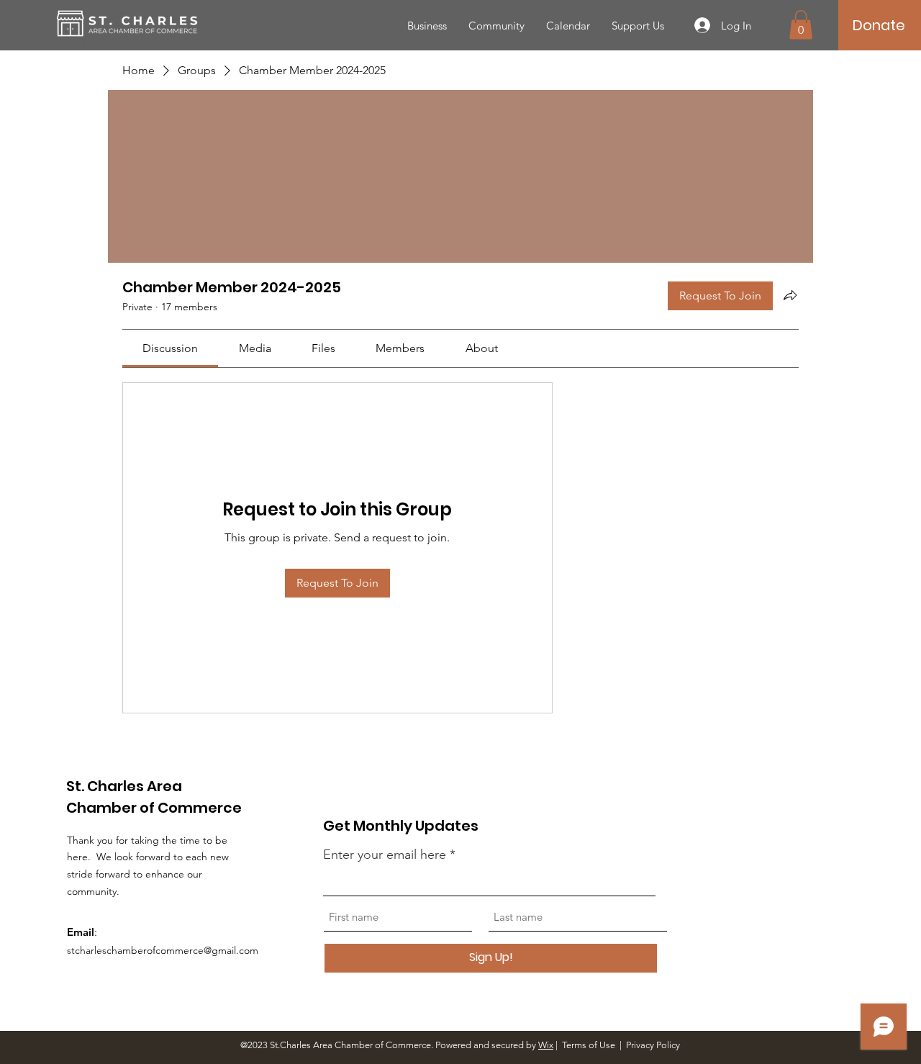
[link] (170, 348)
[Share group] (790, 295)
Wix (545, 1045)
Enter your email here (384, 854)
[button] (801, 25)
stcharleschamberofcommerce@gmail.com (162, 950)
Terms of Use (588, 1045)
